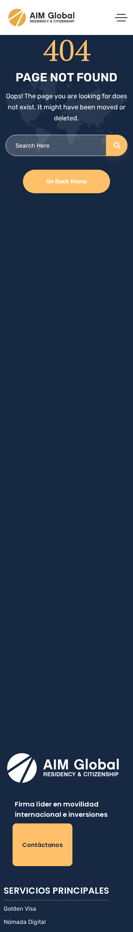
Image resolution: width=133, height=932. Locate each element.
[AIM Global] (42, 17)
